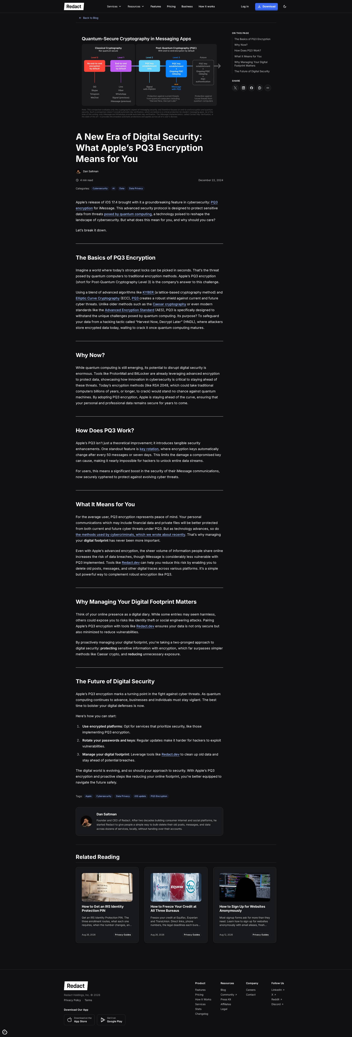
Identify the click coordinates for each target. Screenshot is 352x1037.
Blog (223, 989)
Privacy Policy (72, 1000)
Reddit (275, 999)
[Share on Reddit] (259, 88)
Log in (245, 6)
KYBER (149, 292)
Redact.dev (131, 562)
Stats (198, 1008)
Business (187, 6)
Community (227, 994)
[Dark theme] (284, 6)
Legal (224, 1008)
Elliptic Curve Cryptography (98, 298)
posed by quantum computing (128, 214)
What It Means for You (248, 56)
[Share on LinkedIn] (243, 88)
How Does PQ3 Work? (247, 50)
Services (200, 1004)
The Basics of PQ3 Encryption (252, 39)
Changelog (201, 1013)
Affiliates (226, 1004)
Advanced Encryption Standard (129, 310)
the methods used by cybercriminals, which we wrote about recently (130, 534)
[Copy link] (267, 88)
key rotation (149, 449)
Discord (276, 1004)
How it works (207, 6)
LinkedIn (276, 989)
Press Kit (226, 999)
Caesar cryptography (169, 304)
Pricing (171, 6)
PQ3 (136, 298)
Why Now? (241, 44)
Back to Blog (90, 17)
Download (269, 6)
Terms (88, 1000)
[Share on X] (235, 88)
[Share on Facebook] (251, 88)
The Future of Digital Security (252, 71)
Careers (250, 989)
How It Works (203, 999)
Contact (251, 994)
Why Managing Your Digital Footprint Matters (250, 63)
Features (156, 6)
